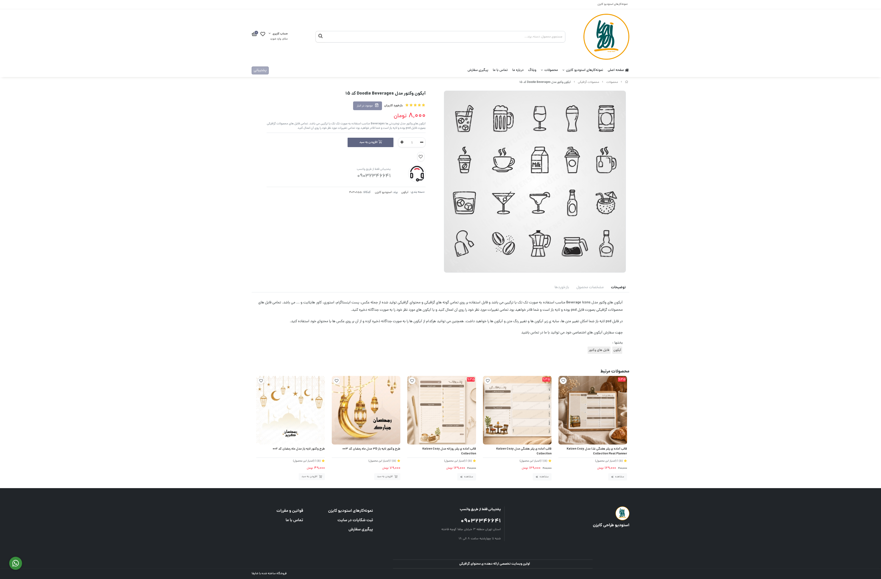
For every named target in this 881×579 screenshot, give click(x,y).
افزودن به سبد (368, 142)
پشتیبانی (260, 70)
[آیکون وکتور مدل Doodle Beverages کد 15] (580, 513)
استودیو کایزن (383, 192)
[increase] (402, 142)
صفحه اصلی (616, 70)
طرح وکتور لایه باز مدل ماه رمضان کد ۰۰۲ (299, 449)
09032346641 (481, 521)
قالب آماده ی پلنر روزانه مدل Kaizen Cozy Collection (449, 451)
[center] (320, 36)
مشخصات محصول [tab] (590, 287)
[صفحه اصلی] (626, 82)
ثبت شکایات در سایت (355, 520)
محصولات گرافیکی (588, 82)
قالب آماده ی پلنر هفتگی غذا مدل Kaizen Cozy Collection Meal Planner (597, 451)
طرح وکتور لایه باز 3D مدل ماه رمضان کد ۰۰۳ (371, 449)
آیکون (404, 192)
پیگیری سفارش (478, 70)
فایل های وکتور (599, 350)
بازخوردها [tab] (562, 287)
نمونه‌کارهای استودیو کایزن (612, 5)
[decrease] (421, 142)
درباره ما (518, 70)
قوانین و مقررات (289, 511)
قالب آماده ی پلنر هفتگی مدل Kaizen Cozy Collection (524, 451)
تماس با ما (500, 70)
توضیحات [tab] (618, 287)
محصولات (551, 70)
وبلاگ (532, 70)
